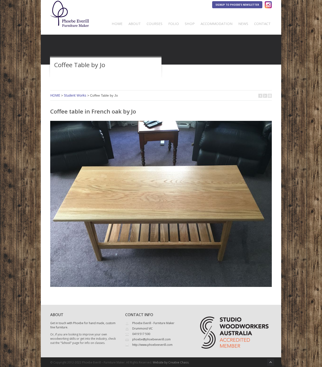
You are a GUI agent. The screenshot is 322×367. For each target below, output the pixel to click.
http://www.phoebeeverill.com (152, 345)
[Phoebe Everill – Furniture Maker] (69, 23)
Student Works (75, 95)
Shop (190, 23)
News (243, 23)
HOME (55, 95)
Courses (154, 23)
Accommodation (216, 23)
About (134, 23)
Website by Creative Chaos (171, 362)
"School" (66, 343)
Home (117, 23)
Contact (262, 23)
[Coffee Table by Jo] (161, 288)
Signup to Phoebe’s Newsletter (237, 4)
